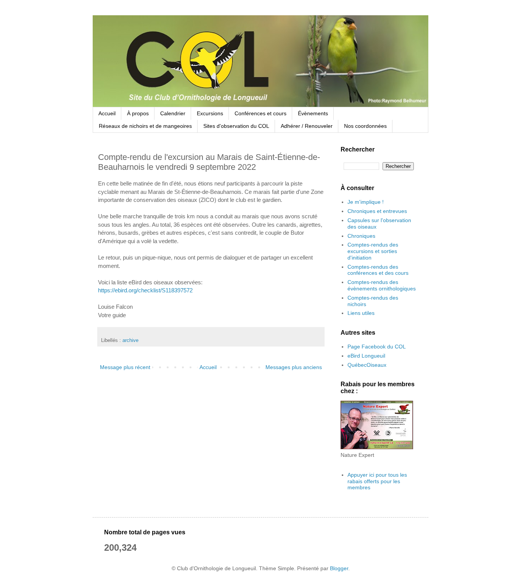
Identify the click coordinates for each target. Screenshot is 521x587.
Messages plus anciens (293, 367)
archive (130, 340)
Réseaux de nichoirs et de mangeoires (145, 126)
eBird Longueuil (366, 356)
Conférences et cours (260, 113)
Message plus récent (125, 367)
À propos (138, 113)
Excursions (210, 113)
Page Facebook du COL (376, 346)
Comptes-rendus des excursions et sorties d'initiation (372, 251)
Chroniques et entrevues (377, 211)
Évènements (313, 113)
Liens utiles (361, 313)
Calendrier (172, 113)
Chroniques (361, 236)
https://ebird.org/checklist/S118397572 (145, 290)
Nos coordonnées (365, 126)
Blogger (339, 568)
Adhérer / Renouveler (307, 126)
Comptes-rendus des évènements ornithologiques (381, 285)
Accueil (107, 113)
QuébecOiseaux (366, 365)
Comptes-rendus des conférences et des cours (377, 270)
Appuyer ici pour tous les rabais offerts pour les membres (377, 481)
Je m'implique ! (365, 202)
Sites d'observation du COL (236, 126)
